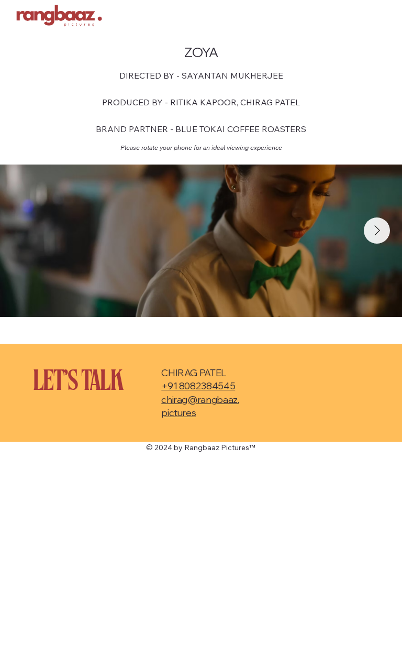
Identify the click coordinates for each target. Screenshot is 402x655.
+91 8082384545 (198, 386)
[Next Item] (377, 230)
